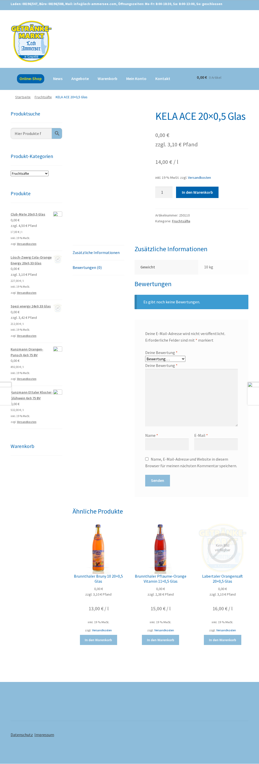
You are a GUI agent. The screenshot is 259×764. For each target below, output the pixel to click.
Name (151, 435)
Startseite (23, 97)
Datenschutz (22, 734)
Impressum (44, 734)
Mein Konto (136, 78)
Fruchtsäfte (43, 97)
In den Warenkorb (197, 192)
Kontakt (162, 78)
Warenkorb (107, 78)
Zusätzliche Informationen (96, 252)
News (57, 78)
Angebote (80, 78)
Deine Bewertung (161, 352)
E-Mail (201, 435)
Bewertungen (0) (87, 267)
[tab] (98, 252)
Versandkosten (199, 177)
